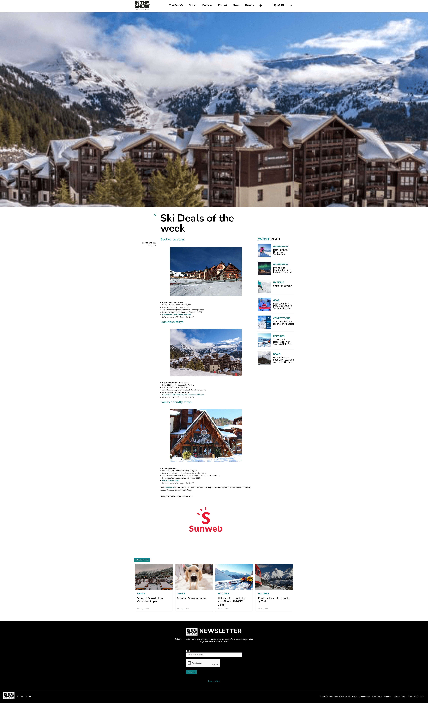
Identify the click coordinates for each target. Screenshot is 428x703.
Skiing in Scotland (282, 286)
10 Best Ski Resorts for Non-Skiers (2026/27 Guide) (282, 342)
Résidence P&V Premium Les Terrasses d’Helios (183, 395)
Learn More (214, 681)
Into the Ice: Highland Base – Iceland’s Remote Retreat (282, 270)
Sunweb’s (169, 487)
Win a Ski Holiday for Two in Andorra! (283, 323)
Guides (193, 5)
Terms (404, 696)
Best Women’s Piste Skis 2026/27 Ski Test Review (283, 306)
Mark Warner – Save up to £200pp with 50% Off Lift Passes (283, 359)
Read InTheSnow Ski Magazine (346, 696)
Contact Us (388, 696)
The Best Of (176, 5)
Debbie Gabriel (149, 243)
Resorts (249, 5)
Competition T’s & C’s (416, 696)
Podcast (222, 5)
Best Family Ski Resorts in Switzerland (281, 252)
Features (207, 5)
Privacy (397, 696)
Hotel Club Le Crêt (170, 480)
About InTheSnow (326, 696)
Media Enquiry (377, 696)
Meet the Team (364, 696)
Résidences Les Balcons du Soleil (176, 314)
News (236, 5)
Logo (142, 5)
